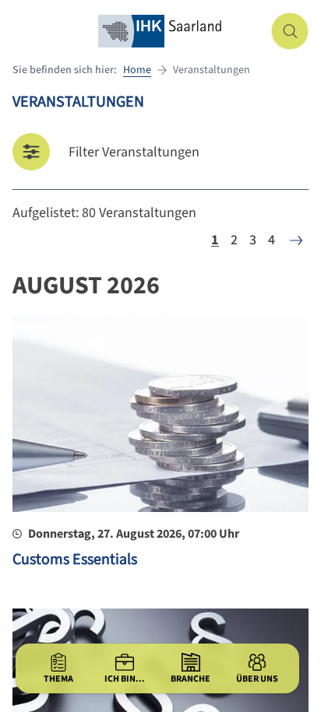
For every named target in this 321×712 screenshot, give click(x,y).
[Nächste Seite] (296, 240)
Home (137, 70)
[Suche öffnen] (290, 31)
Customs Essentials (74, 559)
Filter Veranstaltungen (134, 152)
